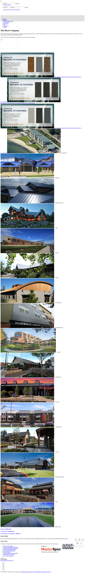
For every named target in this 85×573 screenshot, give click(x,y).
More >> (67, 538)
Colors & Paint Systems (8, 21)
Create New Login (7, 9)
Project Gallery (6, 22)
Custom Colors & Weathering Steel (10, 553)
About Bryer (5, 26)
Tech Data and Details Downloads (10, 548)
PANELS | (6, 529)
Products (5, 20)
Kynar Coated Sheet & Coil (9, 550)
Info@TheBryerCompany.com (7, 560)
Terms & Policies (6, 552)
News (4, 24)
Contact (4, 27)
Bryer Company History (8, 546)
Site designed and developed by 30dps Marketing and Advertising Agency (35, 571)
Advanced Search (7, 4)
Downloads (5, 23)
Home (4, 18)
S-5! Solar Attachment (8, 555)
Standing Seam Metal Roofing (9, 549)
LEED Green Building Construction (10, 547)
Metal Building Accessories (9, 554)
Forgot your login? (16, 9)
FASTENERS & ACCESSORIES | (11, 533)
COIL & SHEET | (7, 531)
